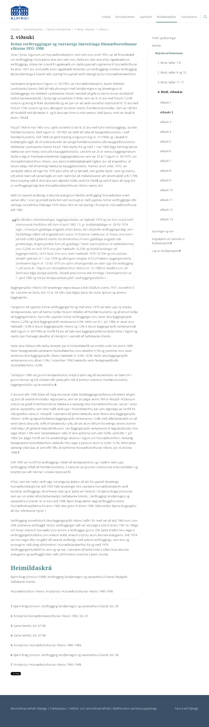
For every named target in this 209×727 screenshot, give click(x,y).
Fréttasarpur (58, 708)
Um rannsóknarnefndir (95, 708)
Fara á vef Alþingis (186, 708)
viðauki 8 (165, 171)
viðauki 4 (165, 132)
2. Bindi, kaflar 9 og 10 (172, 72)
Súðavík (106, 17)
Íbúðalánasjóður (33, 29)
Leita (205, 18)
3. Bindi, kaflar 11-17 (171, 82)
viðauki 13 (166, 219)
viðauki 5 (165, 141)
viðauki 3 (165, 122)
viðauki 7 (165, 161)
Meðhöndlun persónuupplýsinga (135, 708)
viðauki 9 (165, 180)
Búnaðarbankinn (125, 17)
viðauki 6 (165, 151)
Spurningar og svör (163, 231)
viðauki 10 (166, 190)
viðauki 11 (166, 200)
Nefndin (156, 45)
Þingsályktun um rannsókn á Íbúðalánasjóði (168, 241)
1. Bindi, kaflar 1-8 (169, 63)
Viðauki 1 (165, 102)
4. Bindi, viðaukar (85, 29)
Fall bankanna (189, 17)
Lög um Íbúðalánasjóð (165, 251)
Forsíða (15, 29)
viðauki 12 (166, 210)
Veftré (74, 708)
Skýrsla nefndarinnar (59, 29)
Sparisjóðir (146, 17)
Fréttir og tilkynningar (164, 38)
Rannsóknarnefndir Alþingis (43, 12)
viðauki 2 (103, 29)
